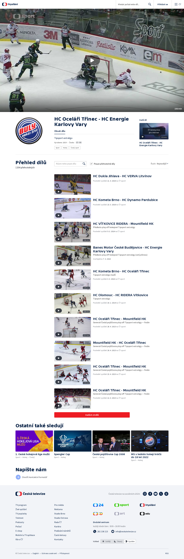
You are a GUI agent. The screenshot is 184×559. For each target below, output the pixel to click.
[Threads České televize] (166, 494)
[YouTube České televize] (155, 494)
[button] (92, 60)
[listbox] (118, 541)
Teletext (19, 518)
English (36, 553)
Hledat (150, 4)
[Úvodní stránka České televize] (30, 494)
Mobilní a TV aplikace (25, 535)
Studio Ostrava (61, 518)
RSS (167, 553)
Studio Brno (59, 513)
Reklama (58, 509)
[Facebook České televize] (150, 494)
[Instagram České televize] (145, 494)
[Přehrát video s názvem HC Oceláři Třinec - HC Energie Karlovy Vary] (92, 60)
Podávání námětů (62, 530)
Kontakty (58, 539)
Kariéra (57, 526)
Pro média (59, 505)
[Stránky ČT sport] (121, 506)
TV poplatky (21, 513)
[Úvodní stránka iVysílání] (12, 4)
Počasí (18, 526)
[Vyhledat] (84, 164)
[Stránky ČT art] (119, 514)
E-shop (18, 530)
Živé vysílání (21, 509)
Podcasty (19, 522)
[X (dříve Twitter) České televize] (161, 494)
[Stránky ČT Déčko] (98, 514)
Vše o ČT (19, 539)
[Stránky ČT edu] (145, 514)
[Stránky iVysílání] (148, 506)
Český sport (75, 148)
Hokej (65, 148)
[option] (106, 541)
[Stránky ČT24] (98, 506)
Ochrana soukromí (49, 553)
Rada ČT (58, 522)
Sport (58, 148)
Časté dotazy (60, 535)
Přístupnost (64, 553)
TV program (21, 505)
